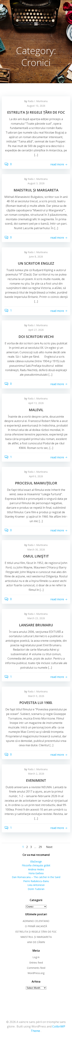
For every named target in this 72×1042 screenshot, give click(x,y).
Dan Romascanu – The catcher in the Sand (36, 877)
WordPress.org (36, 973)
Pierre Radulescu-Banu (36, 881)
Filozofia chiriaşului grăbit (36, 865)
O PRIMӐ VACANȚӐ (36, 926)
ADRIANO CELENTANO (36, 921)
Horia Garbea (36, 873)
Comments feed (36, 967)
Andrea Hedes (36, 869)
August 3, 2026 (36, 183)
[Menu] (36, 24)
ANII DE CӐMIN (36, 942)
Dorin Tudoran (36, 889)
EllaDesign (36, 861)
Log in (36, 957)
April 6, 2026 (36, 476)
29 (40, 847)
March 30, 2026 (36, 549)
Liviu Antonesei (36, 885)
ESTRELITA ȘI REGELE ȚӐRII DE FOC (36, 931)
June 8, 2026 (36, 256)
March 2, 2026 (36, 773)
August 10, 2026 (36, 105)
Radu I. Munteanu (38, 101)
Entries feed (36, 962)
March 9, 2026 (36, 696)
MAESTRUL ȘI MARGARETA (36, 937)
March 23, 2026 (36, 618)
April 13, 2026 (36, 403)
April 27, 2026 (36, 329)
